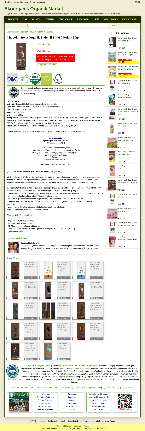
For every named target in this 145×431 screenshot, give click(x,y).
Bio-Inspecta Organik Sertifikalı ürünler (21, 120)
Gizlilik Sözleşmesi (99, 400)
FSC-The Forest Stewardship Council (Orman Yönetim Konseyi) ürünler (33, 123)
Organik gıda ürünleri (67, 377)
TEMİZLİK (50, 19)
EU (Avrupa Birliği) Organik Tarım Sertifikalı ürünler (81, 120)
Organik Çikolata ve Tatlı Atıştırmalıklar (36, 32)
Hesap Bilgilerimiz (98, 406)
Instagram (72, 394)
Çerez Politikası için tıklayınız (68, 426)
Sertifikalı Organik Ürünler (65, 14)
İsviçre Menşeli (19, 115)
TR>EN (137, 2)
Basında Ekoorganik (45, 400)
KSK (118, 388)
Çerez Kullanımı (99, 409)
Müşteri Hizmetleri (45, 409)
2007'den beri (83, 14)
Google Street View (72, 406)
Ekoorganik (28, 366)
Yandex (72, 409)
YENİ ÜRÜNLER (111, 19)
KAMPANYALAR (129, 19)
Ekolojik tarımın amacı (81, 368)
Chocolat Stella (18, 112)
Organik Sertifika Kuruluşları (89, 379)
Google (72, 400)
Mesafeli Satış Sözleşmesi (98, 394)
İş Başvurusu (45, 403)
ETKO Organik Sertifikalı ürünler (90, 118)
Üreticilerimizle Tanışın (17, 238)
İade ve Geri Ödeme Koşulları (99, 397)
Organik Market (44, 366)
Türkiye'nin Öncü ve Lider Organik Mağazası (21, 14)
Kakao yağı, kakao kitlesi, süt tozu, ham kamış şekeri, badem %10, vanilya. (41, 126)
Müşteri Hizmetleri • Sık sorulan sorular (29, 2)
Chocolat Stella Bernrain (22, 109)
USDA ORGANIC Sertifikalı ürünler (49, 120)
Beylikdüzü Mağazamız (45, 397)
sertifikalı (77, 366)
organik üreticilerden (65, 366)
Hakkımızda (45, 394)
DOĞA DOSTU (83, 19)
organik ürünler (86, 366)
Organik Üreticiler (94, 388)
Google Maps (72, 403)
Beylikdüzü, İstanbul (113, 14)
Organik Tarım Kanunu (44, 388)
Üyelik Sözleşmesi (98, 403)
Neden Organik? (28, 388)
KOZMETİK (36, 19)
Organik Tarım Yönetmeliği (15, 379)
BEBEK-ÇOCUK (66, 19)
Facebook (72, 397)
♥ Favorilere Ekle (43, 44)
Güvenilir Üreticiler (47, 14)
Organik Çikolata (71, 118)
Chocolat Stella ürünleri (25, 118)
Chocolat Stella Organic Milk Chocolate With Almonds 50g (41, 107)
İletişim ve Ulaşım (45, 406)
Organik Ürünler (81, 388)
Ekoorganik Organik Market (34, 8)
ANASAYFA (13, 19)
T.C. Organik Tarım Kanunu (125, 377)
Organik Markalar (108, 388)
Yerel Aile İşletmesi (97, 14)
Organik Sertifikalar (128, 388)
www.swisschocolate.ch (56, 160)
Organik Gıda (12, 32)
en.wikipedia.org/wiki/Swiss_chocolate (56, 164)
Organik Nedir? (15, 388)
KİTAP (96, 19)
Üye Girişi (8, 2)
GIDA (25, 19)
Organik (95, 366)
